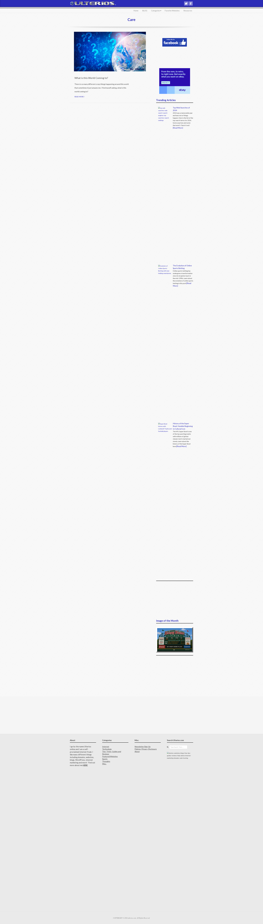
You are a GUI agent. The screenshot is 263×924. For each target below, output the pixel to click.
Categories (155, 10)
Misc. (104, 764)
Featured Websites (110, 756)
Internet (105, 746)
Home (135, 10)
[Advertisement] (174, 600)
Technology (107, 749)
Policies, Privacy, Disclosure (146, 749)
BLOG (144, 10)
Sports (104, 759)
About (137, 751)
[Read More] (178, 128)
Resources (187, 10)
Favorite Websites (172, 10)
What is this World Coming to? (91, 77)
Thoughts (106, 761)
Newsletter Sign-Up (143, 746)
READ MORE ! (79, 97)
